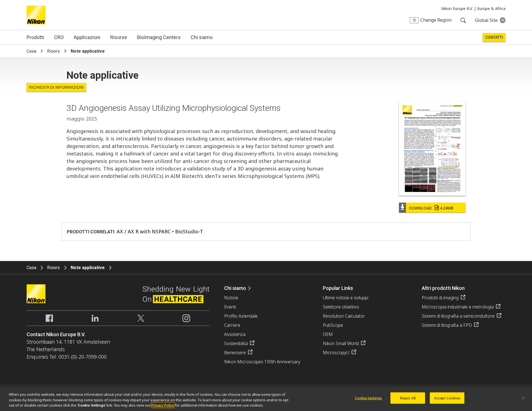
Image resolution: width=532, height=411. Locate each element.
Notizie (231, 298)
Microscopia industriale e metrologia (458, 307)
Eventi (230, 307)
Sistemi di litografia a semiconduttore (458, 316)
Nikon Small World (341, 343)
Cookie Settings (368, 397)
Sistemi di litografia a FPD (447, 325)
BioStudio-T (189, 231)
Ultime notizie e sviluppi (345, 298)
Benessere (235, 352)
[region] (266, 398)
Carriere (232, 325)
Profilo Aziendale (241, 316)
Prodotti (35, 37)
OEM (328, 334)
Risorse (118, 37)
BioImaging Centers (159, 37)
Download (431, 208)
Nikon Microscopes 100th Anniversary (262, 362)
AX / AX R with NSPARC (144, 231)
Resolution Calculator (344, 316)
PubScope (333, 325)
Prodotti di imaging (440, 298)
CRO (59, 37)
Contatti (494, 37)
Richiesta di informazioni (56, 87)
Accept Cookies (447, 397)
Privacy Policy (163, 405)
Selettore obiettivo (341, 307)
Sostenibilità (236, 343)
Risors (53, 51)
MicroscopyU (336, 352)
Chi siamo (202, 37)
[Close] (523, 398)
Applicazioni (87, 37)
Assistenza (234, 334)
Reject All (408, 397)
